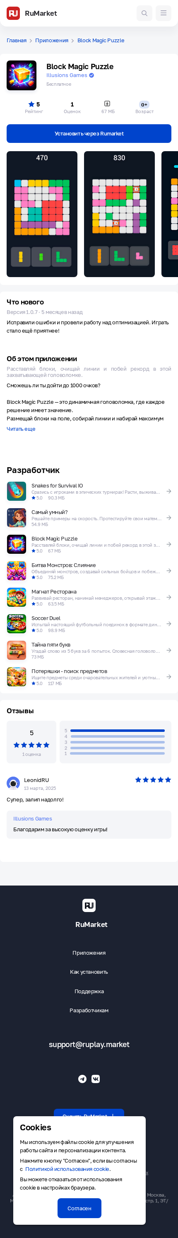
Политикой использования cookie (67, 1169)
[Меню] (163, 13)
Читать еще (21, 429)
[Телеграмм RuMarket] (82, 1079)
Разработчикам (89, 1010)
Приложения (51, 40)
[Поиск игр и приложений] (144, 13)
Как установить (89, 972)
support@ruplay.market (89, 1044)
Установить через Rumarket (89, 133)
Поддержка (89, 991)
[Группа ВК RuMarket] (95, 1079)
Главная (16, 40)
